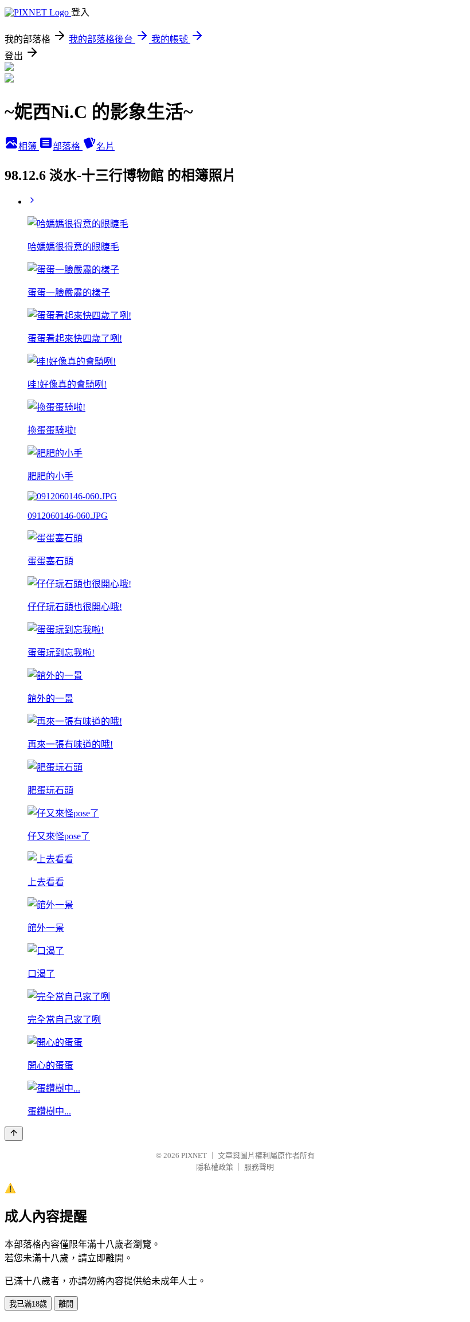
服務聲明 (259, 1167)
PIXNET (194, 1155)
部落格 (68, 146)
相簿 (28, 146)
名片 (105, 146)
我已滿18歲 (28, 1304)
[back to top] (14, 1134)
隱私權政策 (214, 1167)
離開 (65, 1304)
